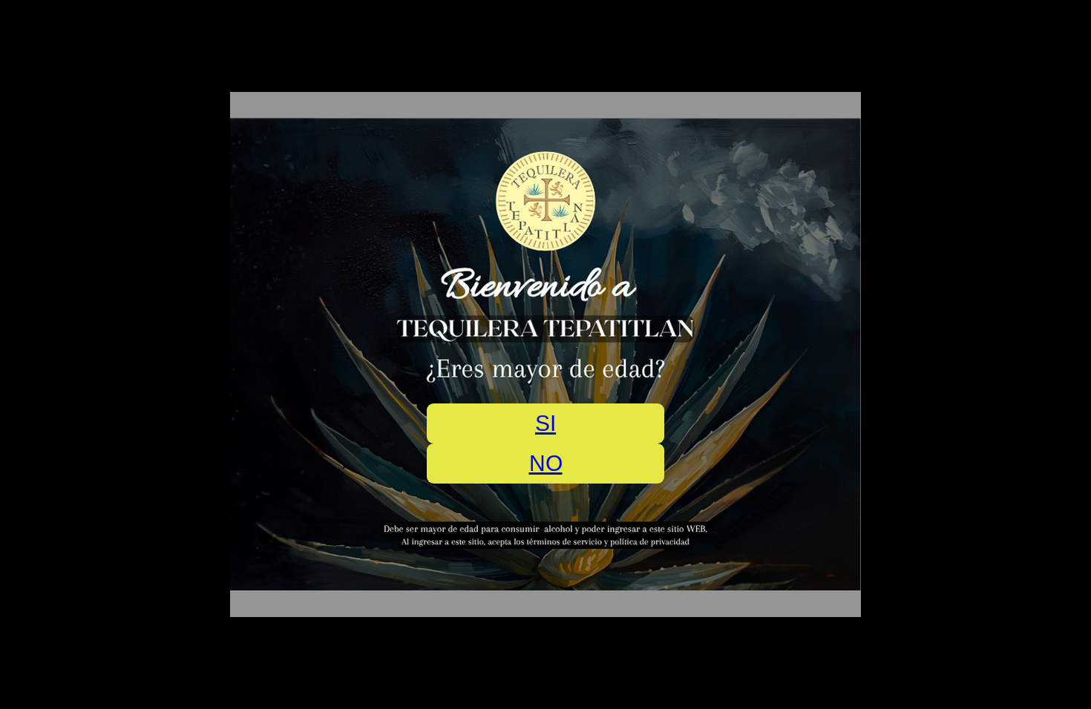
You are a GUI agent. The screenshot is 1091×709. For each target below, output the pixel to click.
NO (546, 463)
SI (545, 423)
